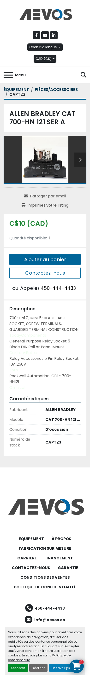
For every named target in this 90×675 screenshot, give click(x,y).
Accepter (18, 668)
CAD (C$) (44, 58)
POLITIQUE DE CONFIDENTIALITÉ (45, 587)
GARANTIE (68, 568)
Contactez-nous (45, 273)
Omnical (17, 387)
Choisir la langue (43, 47)
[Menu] (8, 75)
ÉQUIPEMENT (31, 539)
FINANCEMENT (58, 558)
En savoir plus (62, 668)
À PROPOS (61, 539)
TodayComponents (27, 335)
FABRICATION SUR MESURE (45, 548)
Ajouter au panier (45, 259)
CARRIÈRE (27, 558)
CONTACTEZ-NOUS (31, 568)
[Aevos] (45, 506)
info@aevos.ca (49, 620)
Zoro (13, 370)
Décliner (38, 668)
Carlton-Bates (23, 352)
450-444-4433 (58, 288)
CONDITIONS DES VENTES (45, 577)
